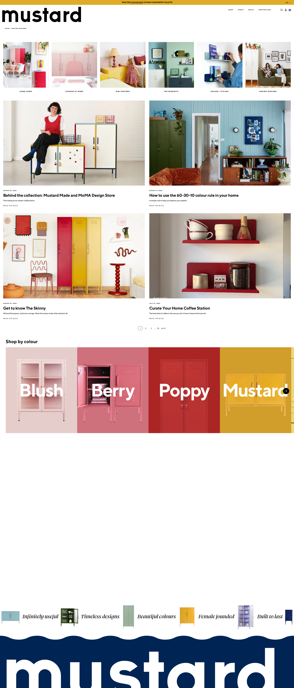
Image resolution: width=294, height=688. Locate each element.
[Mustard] (255, 390)
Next (286, 391)
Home (7, 28)
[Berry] (113, 390)
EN (287, 2)
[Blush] (41, 390)
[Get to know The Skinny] (74, 255)
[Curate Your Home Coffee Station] (220, 255)
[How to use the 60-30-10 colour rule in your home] (220, 143)
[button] (230, 10)
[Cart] (290, 10)
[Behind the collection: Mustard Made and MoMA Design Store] (74, 143)
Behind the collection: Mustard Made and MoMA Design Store (59, 195)
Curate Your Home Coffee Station (179, 308)
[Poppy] (184, 390)
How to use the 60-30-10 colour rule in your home (194, 195)
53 (158, 328)
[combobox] (289, 1)
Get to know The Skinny (24, 308)
